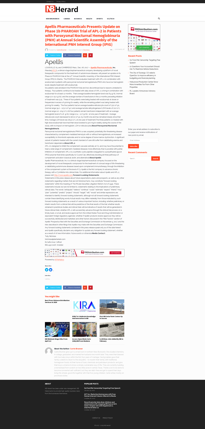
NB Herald (107, 425)
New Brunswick (52, 19)
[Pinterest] (90, 55)
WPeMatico (59, 260)
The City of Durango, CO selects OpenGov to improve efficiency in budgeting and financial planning (143, 75)
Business (78, 19)
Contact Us (50, 1)
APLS (54, 70)
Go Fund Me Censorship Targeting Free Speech (102, 388)
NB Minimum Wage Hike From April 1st (56, 340)
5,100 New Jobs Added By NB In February (111, 340)
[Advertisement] (144, 111)
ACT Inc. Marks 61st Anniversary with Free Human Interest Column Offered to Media (100, 395)
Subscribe (133, 146)
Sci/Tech (110, 19)
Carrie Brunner (62, 50)
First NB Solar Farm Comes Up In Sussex (111, 317)
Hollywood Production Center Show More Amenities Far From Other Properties (144, 84)
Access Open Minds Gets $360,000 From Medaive (81, 340)
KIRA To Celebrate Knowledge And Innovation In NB (84, 317)
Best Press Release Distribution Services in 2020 (57, 301)
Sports (99, 19)
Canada (67, 19)
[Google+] (85, 55)
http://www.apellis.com (63, 175)
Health (89, 19)
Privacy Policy (61, 1)
